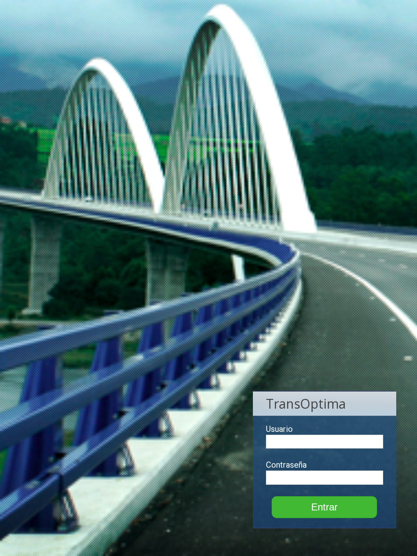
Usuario (279, 429)
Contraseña (286, 465)
